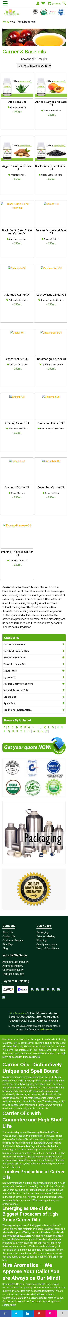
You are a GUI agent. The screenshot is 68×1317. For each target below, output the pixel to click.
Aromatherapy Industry (15, 961)
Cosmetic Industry (13, 969)
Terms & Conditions (47, 948)
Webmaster (46, 1029)
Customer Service (12, 940)
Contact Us (8, 936)
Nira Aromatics (18, 1013)
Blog (5, 948)
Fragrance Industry (13, 973)
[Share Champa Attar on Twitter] (17, 1313)
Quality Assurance (46, 944)
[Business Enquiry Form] (34, 745)
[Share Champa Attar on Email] (51, 1313)
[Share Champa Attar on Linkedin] (28, 1313)
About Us (7, 932)
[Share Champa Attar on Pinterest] (39, 1313)
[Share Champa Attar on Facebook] (5, 1313)
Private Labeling (45, 936)
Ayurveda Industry (12, 965)
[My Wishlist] (43, 3)
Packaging (42, 932)
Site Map (7, 944)
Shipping (41, 940)
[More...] (62, 1313)
